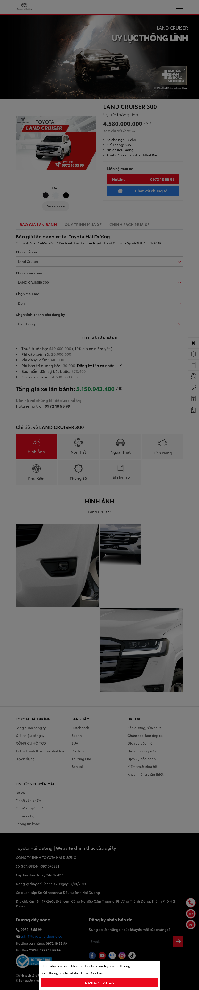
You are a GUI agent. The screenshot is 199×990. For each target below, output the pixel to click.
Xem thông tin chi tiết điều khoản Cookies (72, 973)
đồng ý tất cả (99, 982)
